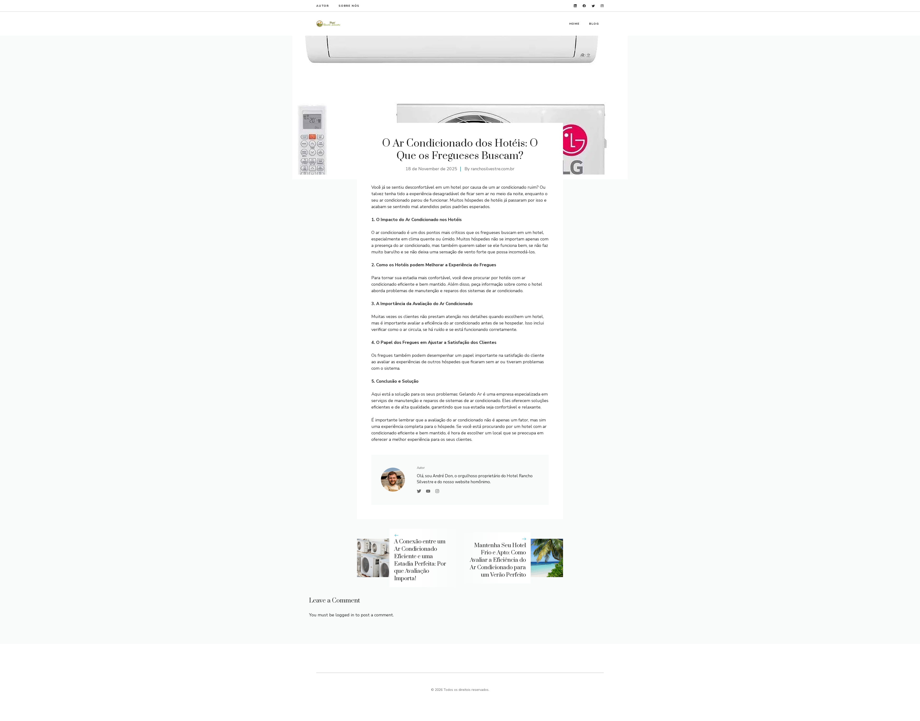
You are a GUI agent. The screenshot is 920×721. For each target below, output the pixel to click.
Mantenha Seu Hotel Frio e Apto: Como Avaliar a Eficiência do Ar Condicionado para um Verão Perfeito (498, 560)
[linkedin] (575, 5)
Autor (322, 6)
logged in (344, 615)
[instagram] (602, 5)
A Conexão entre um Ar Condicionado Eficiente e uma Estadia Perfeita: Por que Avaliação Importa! (420, 560)
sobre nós (349, 6)
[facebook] (584, 5)
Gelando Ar (470, 394)
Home (574, 24)
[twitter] (593, 5)
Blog (594, 24)
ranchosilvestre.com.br (492, 169)
